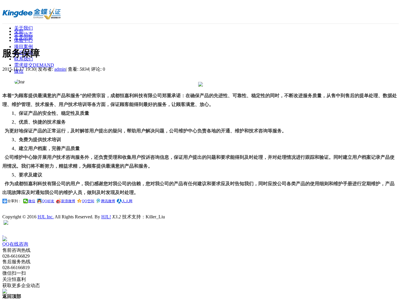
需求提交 (34, 65)
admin (60, 69)
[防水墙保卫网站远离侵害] (6, 223)
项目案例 (23, 46)
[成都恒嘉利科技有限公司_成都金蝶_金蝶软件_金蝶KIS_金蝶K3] (33, 17)
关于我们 (23, 28)
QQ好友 (48, 201)
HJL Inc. (46, 216)
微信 (31, 201)
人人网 (127, 201)
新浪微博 (68, 201)
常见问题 (23, 37)
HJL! (106, 216)
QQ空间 (88, 201)
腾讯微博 (108, 201)
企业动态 (23, 34)
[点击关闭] (3, 233)
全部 (18, 31)
